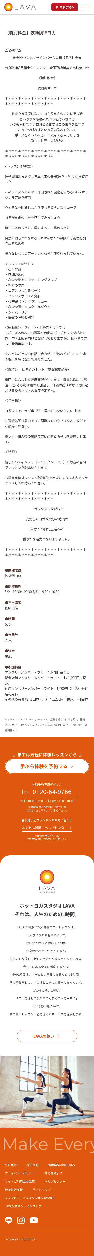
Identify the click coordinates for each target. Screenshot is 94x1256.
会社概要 (11, 1165)
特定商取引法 (54, 1173)
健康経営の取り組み (61, 1165)
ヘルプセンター (55, 1181)
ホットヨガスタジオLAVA (19, 719)
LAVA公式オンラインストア (23, 1206)
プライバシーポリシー (20, 1173)
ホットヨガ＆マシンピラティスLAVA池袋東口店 (38, 725)
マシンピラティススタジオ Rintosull (29, 1198)
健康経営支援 (14, 1190)
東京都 (71, 719)
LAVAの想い (43, 1036)
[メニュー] (85, 7)
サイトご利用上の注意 (20, 1181)
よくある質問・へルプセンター (44, 827)
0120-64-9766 (52, 791)
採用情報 (33, 1165)
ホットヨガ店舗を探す (50, 719)
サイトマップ (42, 1190)
